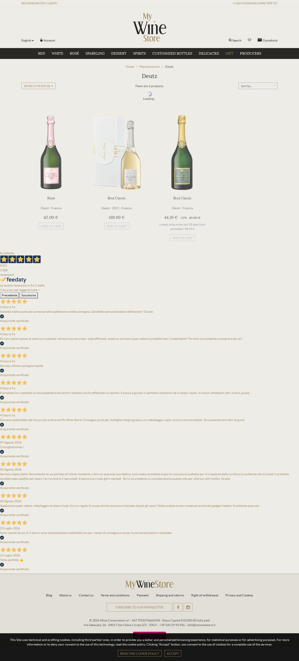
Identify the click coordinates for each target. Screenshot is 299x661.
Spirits (139, 53)
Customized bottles (172, 53)
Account (49, 40)
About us (65, 595)
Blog (49, 595)
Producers (250, 53)
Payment (143, 595)
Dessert (119, 53)
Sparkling (95, 53)
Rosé (74, 53)
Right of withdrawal (204, 595)
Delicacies (209, 53)
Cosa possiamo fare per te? (255, 3)
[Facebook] (178, 607)
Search (236, 40)
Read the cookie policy (139, 653)
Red (41, 53)
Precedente (9, 295)
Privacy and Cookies (239, 595)
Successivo (28, 295)
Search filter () (37, 86)
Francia (56, 208)
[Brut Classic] (116, 152)
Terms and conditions (115, 595)
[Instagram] (188, 607)
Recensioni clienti (39, 3)
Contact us (86, 595)
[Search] (230, 40)
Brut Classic (117, 198)
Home (130, 66)
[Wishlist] (249, 40)
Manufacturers (149, 66)
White (57, 53)
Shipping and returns (170, 595)
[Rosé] (51, 152)
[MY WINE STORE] (149, 27)
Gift (229, 53)
